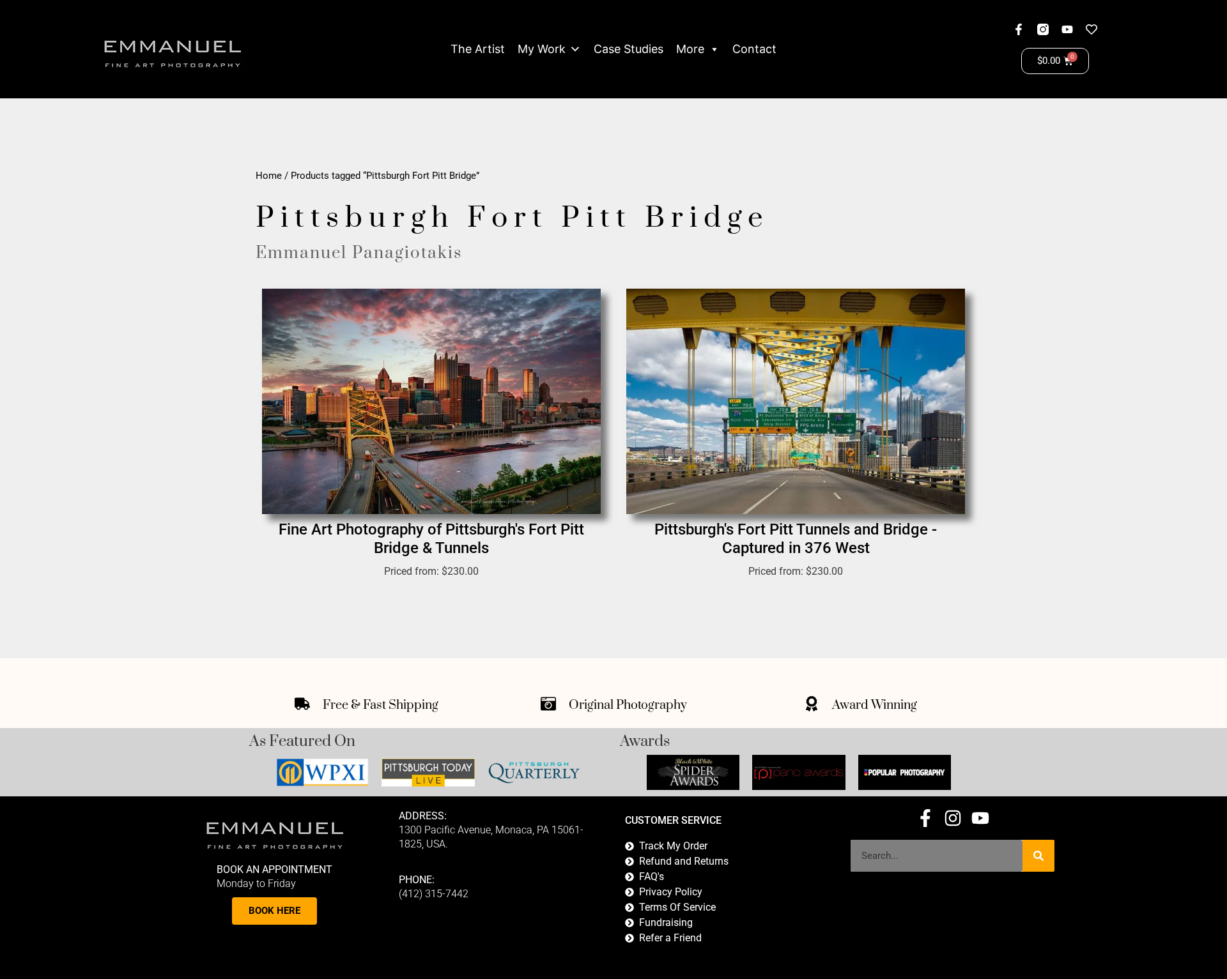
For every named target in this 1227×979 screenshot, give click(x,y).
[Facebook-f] (1018, 29)
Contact (754, 49)
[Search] (1038, 856)
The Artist (478, 49)
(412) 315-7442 (433, 894)
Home (269, 175)
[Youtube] (1067, 29)
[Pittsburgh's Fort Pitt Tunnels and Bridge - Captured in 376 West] (795, 401)
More (690, 49)
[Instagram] (953, 818)
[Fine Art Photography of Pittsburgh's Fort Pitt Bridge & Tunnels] (431, 401)
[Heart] (1091, 29)
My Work (542, 49)
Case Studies (628, 49)
